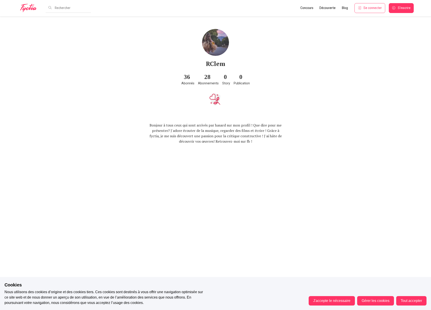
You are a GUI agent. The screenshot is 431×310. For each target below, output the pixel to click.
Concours (306, 8)
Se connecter (372, 8)
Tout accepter (411, 301)
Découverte (327, 8)
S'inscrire (404, 8)
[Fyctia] (29, 8)
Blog (345, 8)
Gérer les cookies (375, 301)
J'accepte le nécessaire (331, 301)
